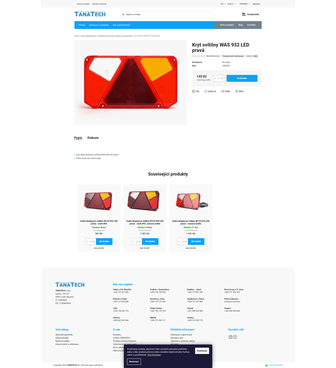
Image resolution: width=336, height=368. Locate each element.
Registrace (256, 4)
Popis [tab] (78, 138)
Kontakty (251, 25)
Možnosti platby (62, 341)
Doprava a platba (83, 4)
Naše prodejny (227, 25)
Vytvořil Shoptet (276, 365)
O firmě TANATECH (121, 338)
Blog (240, 25)
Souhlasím (202, 351)
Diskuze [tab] (93, 138)
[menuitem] (82, 25)
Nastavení (134, 361)
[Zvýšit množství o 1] (222, 78)
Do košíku (242, 78)
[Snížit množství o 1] (215, 78)
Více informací (154, 355)
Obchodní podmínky (99, 4)
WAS (255, 56)
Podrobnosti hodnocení (233, 56)
